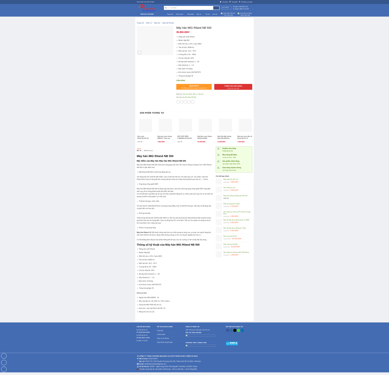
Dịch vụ (199, 14)
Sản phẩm (190, 14)
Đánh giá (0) (148, 150)
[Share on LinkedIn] (192, 102)
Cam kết (160, 330)
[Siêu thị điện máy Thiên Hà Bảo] (149, 8)
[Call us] (238, 330)
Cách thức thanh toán (165, 342)
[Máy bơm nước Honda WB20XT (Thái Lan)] (165, 125)
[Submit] (216, 8)
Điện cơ (149, 23)
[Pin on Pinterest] (189, 102)
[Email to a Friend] (185, 102)
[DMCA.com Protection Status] (232, 343)
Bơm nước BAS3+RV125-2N (143, 137)
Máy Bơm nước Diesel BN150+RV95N (204, 137)
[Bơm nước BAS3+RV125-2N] (145, 125)
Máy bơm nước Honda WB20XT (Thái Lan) (164, 137)
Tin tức (207, 14)
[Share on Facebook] (178, 102)
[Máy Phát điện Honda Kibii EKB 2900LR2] (225, 125)
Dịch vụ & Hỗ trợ (163, 338)
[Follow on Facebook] (227, 330)
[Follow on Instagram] (231, 330)
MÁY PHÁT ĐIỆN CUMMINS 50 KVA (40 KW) (184, 137)
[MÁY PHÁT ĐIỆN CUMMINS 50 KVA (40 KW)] (185, 125)
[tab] (139, 151)
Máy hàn (157, 23)
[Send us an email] (235, 330)
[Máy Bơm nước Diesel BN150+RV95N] (205, 125)
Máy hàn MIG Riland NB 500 (187, 97)
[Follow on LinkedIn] (242, 330)
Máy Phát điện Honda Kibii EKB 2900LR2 (224, 137)
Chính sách (179, 14)
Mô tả (139, 150)
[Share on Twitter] (181, 102)
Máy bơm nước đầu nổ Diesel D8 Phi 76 (244, 137)
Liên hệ (214, 14)
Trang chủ (170, 14)
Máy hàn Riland (168, 23)
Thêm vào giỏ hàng (233, 86)
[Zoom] (139, 53)
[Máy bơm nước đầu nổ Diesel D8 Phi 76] (245, 125)
